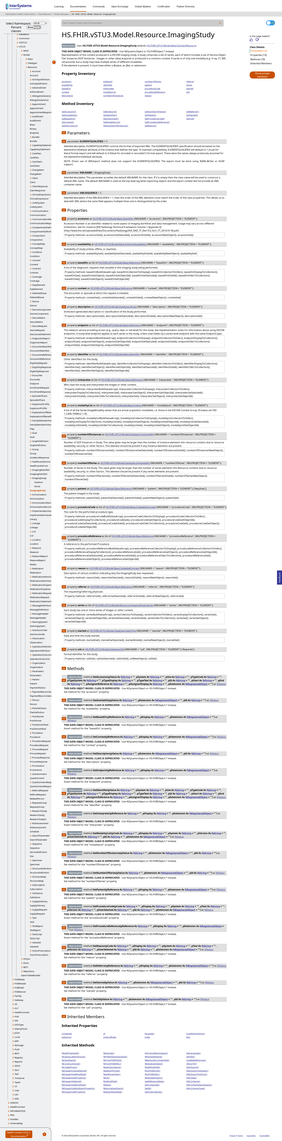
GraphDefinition (40, 441)
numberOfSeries (153, 81)
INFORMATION (17, 1110)
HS (73, 14)
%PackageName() (153, 1056)
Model (90, 14)
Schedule (34, 831)
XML (17, 1098)
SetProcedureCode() (155, 118)
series (189, 85)
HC (16, 1004)
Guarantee (251, 1135)
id (104, 1033)
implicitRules (109, 1037)
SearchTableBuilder (30, 975)
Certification (163, 6)
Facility (18, 995)
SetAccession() (69, 111)
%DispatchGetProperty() (74, 1077)
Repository (28, 971)
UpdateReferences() (196, 1060)
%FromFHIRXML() (112, 1063)
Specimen (37, 860)
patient (148, 85)
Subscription (38, 884)
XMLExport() (192, 1067)
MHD (26, 50)
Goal (34, 432)
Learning (59, 6)
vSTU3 (83, 14)
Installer (14, 1119)
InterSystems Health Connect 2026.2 (21, 14)
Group (35, 449)
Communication (40, 210)
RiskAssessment (40, 823)
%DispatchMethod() (72, 1081)
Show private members (262, 75)
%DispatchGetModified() (74, 1074)
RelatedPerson (37, 798)
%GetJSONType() (111, 1070)
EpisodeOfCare (39, 395)
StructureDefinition (41, 868)
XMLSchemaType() (195, 1088)
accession (66, 81)
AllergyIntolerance (41, 95)
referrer (190, 81)
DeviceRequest (39, 326)
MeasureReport (40, 556)
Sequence (37, 843)
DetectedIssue (39, 293)
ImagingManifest (40, 469)
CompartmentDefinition (44, 227)
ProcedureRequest (41, 741)
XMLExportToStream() (197, 1070)
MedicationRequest (42, 593)
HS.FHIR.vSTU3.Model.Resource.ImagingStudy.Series (124, 605)
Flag (32, 428)
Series (37, 486)
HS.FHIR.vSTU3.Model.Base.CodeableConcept (131, 507)
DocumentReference (42, 354)
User (17, 1090)
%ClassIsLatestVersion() (73, 1056)
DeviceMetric (38, 317)
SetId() (148, 1088)
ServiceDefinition (38, 852)
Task (34, 917)
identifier (107, 85)
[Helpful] (251, 39)
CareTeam (37, 161)
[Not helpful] (257, 39)
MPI (17, 1041)
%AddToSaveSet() (70, 1053)
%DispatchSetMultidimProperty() (78, 1088)
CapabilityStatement (42, 145)
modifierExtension (195, 1033)
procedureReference (155, 92)
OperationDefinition (42, 646)
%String (125, 677)
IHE (16, 1020)
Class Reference (44, 14)
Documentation (78, 6)
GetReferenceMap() (154, 1081)
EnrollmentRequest (39, 387)
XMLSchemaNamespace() (199, 1084)
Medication (37, 568)
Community (99, 6)
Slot (32, 856)
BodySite (34, 132)
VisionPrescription (41, 950)
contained (67, 1033)
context (65, 92)
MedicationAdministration (45, 576)
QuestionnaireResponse (44, 782)
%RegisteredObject (196, 684)
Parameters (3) (259, 50)
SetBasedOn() (68, 118)
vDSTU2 (23, 42)
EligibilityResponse (41, 367)
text (188, 1037)
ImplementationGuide (43, 510)
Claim (35, 178)
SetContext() (68, 122)
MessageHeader (40, 613)
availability (67, 85)
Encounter (37, 375)
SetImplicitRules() (153, 1091)
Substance (37, 893)
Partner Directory (186, 6)
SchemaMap (16, 1123)
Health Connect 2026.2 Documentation (19, 1134)
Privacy (232, 1135)
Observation (38, 638)
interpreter (108, 88)
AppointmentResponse (41, 112)
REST (25, 967)
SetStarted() (192, 115)
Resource (98, 14)
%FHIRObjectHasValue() (115, 1056)
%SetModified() (152, 1067)
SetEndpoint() (110, 111)
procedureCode (152, 88)
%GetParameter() (112, 1074)
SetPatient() (150, 115)
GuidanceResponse (39, 457)
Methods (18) (257, 59)
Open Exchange (120, 6)
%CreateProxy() (69, 1067)
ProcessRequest (40, 749)
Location (36, 539)
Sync (17, 1069)
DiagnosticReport (41, 338)
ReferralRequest (40, 790)
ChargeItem (38, 169)
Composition (38, 235)
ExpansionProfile (40, 404)
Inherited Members (261, 63)
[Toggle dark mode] (270, 22)
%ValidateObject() (154, 1077)
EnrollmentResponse (40, 391)
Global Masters (143, 6)
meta (147, 1037)
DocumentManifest (42, 346)
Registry (19, 1057)
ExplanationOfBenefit (43, 412)
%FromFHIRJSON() (112, 1060)
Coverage (37, 276)
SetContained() (152, 1084)
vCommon (24, 38)
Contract (36, 268)
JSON (17, 1032)
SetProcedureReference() (157, 122)
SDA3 (17, 1065)
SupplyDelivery (39, 901)
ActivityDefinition (41, 79)
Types (17, 1082)
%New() (107, 1084)
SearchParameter (40, 835)
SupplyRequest (39, 909)
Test (17, 1073)
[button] (262, 75)
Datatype (32, 62)
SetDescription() (70, 125)
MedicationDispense (42, 584)
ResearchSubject (38, 819)
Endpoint (34, 383)
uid (187, 92)
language (149, 1033)
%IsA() (106, 1077)
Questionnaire (39, 773)
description (67, 95)
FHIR (77, 14)
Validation (24, 34)
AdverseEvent (39, 87)
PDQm (26, 958)
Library (33, 519)
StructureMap (39, 876)
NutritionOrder (39, 630)
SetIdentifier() (110, 115)
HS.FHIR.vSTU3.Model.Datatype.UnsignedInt (129, 434)
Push (17, 1049)
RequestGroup (39, 802)
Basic (32, 124)
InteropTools (21, 1028)
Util (16, 1094)
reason (148, 95)
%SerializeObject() (154, 1063)
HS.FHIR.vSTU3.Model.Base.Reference (119, 262)
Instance (38, 482)
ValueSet (36, 942)
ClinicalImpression (41, 194)
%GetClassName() (112, 1067)
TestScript (37, 934)
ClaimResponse (40, 186)
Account (36, 71)
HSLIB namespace (61, 14)
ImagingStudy (109, 14)
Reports (18, 1061)
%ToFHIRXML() (152, 1074)
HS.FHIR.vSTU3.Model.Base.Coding (122, 405)
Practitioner (38, 716)
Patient (35, 679)
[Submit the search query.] (220, 23)
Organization (38, 662)
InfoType (19, 1024)
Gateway (19, 999)
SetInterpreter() (111, 118)
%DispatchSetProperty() (74, 1091)
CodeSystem (38, 202)
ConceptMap (38, 243)
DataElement (38, 284)
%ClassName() (69, 1060)
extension (67, 1037)
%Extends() (108, 1053)
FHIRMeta (20, 979)
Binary (33, 128)
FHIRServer (20, 991)
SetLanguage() (193, 1053)
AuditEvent (37, 116)
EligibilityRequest (38, 362)
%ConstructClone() (71, 1063)
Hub (17, 1016)
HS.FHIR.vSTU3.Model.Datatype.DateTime (113, 630)
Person (35, 699)
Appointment (39, 104)
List (34, 531)
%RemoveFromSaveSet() (157, 1060)
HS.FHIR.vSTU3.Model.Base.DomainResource (171, 45)
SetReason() (151, 125)
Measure (36, 547)
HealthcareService (41, 461)
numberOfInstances (113, 95)
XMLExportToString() (196, 1074)
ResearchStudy (39, 810)
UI (16, 1086)
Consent (36, 260)
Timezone (19, 1078)
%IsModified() (110, 1081)
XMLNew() (191, 1077)
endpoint (107, 81)
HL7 (17, 1008)
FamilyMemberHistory (43, 420)
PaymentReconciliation (43, 691)
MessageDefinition (41, 605)
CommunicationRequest (44, 219)
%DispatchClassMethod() (74, 1070)
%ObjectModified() (112, 1091)
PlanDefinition (39, 708)
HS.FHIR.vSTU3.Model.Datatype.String (116, 306)
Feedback (279, 576)
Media (33, 564)
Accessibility (265, 1135)
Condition (37, 252)
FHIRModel (20, 983)
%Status (221, 684)
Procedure (37, 732)
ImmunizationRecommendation (48, 502)
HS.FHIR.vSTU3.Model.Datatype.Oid (104, 649)
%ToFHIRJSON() (152, 1070)
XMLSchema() (193, 1081)
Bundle (35, 136)
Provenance (38, 765)
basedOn (66, 88)
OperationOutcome (42, 654)
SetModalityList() (111, 122)
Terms (240, 1135)
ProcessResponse (41, 757)
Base (30, 58)
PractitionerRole (40, 724)
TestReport (37, 926)
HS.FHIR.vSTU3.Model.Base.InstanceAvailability (120, 244)
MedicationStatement (40, 601)
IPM (12, 1115)
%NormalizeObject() (113, 1088)
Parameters (38, 671)
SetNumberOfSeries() (155, 111)
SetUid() (190, 118)
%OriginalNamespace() (156, 1053)
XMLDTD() (191, 1063)
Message (19, 1045)
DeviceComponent (41, 309)
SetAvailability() (69, 115)
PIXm (26, 962)
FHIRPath (19, 987)
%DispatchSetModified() (74, 1084)
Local (17, 1036)
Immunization (39, 494)
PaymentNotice (37, 687)
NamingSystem (40, 621)
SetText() (190, 1056)
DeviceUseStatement (40, 334)
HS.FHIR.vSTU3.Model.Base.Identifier (113, 218)
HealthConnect (22, 1012)
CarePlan (36, 153)
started (189, 88)
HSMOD (14, 1102)
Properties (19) (258, 55)
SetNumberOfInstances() (115, 125)
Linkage (36, 523)
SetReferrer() (192, 111)
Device (35, 301)
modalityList (109, 92)
